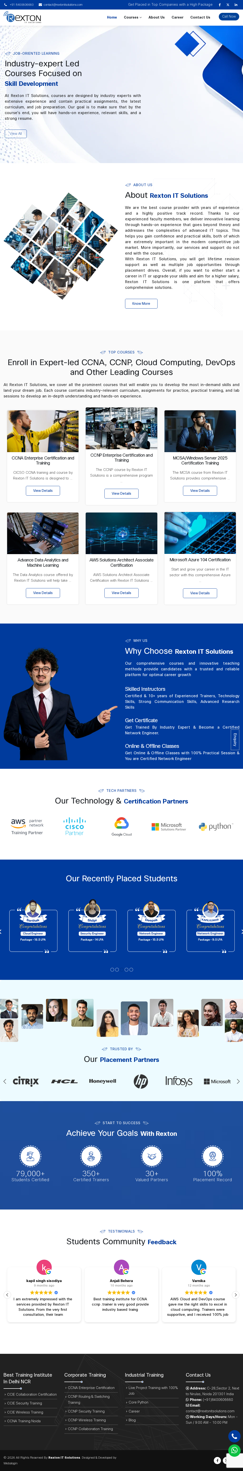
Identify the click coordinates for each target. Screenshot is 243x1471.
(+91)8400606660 (218, 1400)
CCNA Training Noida (24, 1421)
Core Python (138, 1402)
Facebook (217, 1460)
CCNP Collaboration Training (90, 1429)
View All (16, 133)
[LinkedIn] (236, 4)
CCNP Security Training (86, 1411)
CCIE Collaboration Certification (32, 1394)
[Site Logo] (22, 17)
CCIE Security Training (24, 1403)
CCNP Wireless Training (87, 1420)
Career (177, 17)
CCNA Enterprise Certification (91, 1388)
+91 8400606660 (21, 5)
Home (112, 17)
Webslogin (11, 1463)
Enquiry (235, 739)
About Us (157, 17)
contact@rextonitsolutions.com (63, 5)
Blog (132, 1420)
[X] (227, 4)
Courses (131, 17)
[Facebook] (219, 4)
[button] (4, 1081)
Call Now (229, 16)
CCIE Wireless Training (25, 1412)
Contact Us (200, 17)
